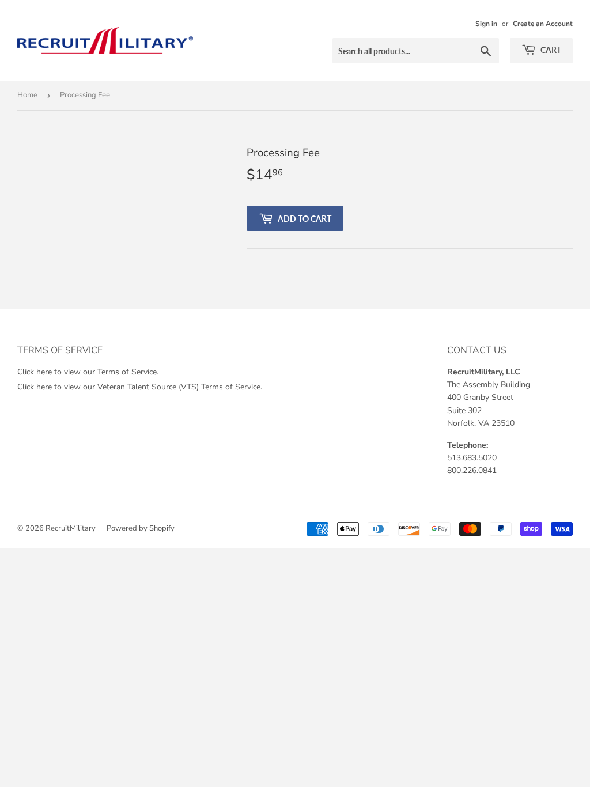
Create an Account (543, 23)
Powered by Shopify (141, 528)
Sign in (486, 23)
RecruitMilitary (71, 528)
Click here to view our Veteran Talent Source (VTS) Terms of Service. (139, 386)
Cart (550, 50)
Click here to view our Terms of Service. (87, 371)
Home (27, 95)
